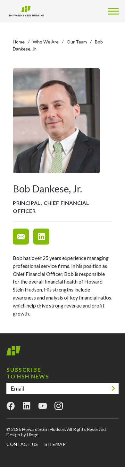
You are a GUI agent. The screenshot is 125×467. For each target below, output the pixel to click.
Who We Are (46, 41)
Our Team (77, 41)
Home (19, 41)
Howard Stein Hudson (13, 353)
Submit (113, 388)
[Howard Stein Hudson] (26, 11)
